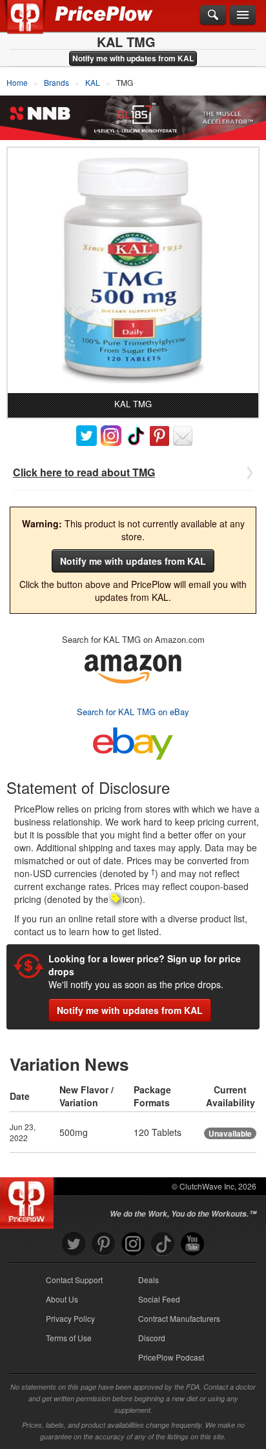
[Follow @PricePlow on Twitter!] (73, 1244)
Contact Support (74, 1279)
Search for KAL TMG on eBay (133, 711)
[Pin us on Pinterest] (103, 1244)
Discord (151, 1337)
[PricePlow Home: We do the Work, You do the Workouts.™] (34, 24)
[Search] (213, 15)
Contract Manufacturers (179, 1318)
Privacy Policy (70, 1318)
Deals (148, 1279)
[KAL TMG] (133, 270)
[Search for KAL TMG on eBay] (133, 741)
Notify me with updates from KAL (133, 58)
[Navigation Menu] (242, 15)
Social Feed (159, 1298)
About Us (62, 1298)
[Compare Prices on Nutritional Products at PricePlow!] (29, 1199)
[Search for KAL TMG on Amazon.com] (133, 667)
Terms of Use (69, 1337)
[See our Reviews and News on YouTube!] (192, 1244)
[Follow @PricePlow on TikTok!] (162, 1244)
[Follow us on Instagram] (133, 1244)
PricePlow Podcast (171, 1357)
